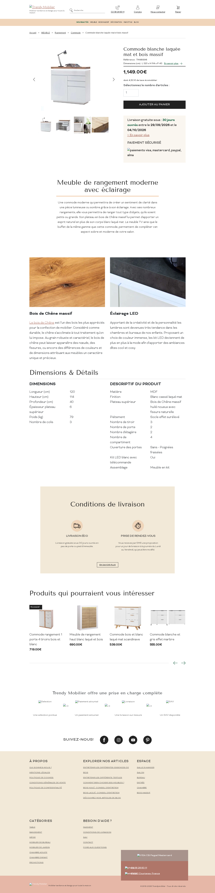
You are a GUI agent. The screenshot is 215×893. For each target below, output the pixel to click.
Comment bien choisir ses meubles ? (103, 783)
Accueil (32, 33)
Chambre (142, 788)
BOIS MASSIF (103, 22)
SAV (85, 837)
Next (113, 79)
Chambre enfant (38, 857)
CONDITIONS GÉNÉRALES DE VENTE (47, 783)
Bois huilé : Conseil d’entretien (100, 788)
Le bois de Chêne (41, 323)
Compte (138, 12)
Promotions (36, 863)
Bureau (141, 778)
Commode (76, 33)
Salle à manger (145, 768)
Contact (88, 842)
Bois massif (143, 793)
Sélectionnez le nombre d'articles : (146, 85)
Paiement (88, 827)
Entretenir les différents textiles (102, 778)
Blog (136, 22)
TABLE (32, 827)
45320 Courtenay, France (145, 873)
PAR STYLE (128, 22)
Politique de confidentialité (45, 788)
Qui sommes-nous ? (40, 768)
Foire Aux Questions (95, 847)
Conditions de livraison (97, 832)
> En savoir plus (138, 135)
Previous (34, 79)
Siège (32, 837)
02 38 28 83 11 (117, 12)
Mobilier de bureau (39, 842)
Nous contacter (158, 12)
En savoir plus (171, 63)
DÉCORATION (116, 22)
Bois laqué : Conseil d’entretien (101, 793)
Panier (178, 12)
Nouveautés (82, 22)
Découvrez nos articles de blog (102, 798)
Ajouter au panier (154, 104)
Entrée (140, 783)
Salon (140, 773)
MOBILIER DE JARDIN (39, 847)
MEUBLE (93, 22)
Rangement (60, 33)
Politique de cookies (41, 778)
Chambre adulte (38, 852)
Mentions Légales (39, 773)
